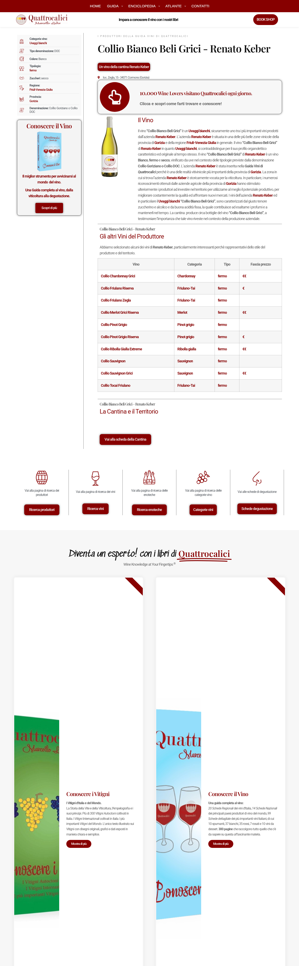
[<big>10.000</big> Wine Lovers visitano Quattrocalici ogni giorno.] (115, 97)
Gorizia (33, 101)
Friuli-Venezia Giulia (40, 89)
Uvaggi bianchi (38, 43)
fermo (33, 70)
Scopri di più (49, 208)
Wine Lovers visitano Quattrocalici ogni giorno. (196, 93)
